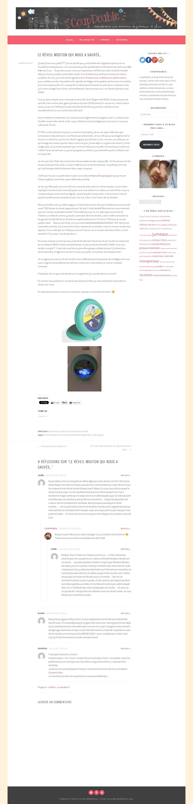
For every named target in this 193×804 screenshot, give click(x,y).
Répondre (125, 475)
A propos (105, 39)
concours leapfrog (149, 229)
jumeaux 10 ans (145, 244)
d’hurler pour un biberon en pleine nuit (104, 77)
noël (161, 262)
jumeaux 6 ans (147, 240)
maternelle (168, 256)
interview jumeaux (145, 235)
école (141, 280)
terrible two (156, 270)
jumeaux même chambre (168, 248)
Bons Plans (53, 431)
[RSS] (102, 792)
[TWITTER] (91, 792)
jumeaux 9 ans (171, 240)
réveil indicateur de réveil (55, 435)
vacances (145, 275)
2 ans (141, 216)
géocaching (167, 229)
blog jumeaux (155, 220)
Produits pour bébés (79, 431)
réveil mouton (98, 435)
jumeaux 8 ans (159, 239)
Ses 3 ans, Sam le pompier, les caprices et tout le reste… (110, 448)
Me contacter (87, 39)
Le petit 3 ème (64, 431)
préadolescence (151, 267)
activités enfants (154, 217)
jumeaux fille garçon (161, 244)
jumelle (169, 252)
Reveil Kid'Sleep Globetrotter (78, 435)
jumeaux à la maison (146, 252)
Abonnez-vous (151, 144)
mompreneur (149, 261)
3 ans (146, 216)
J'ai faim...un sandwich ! (59, 687)
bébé (149, 224)
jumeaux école (159, 252)
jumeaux (160, 234)
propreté (142, 267)
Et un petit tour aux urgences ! (53, 446)
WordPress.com (125, 799)
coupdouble (50, 528)
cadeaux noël (166, 224)
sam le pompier (145, 270)
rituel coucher (169, 267)
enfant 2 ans (160, 229)
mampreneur (157, 256)
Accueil (69, 39)
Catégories (121, 39)
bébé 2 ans (156, 224)
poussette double (168, 262)
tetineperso (166, 270)
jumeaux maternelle (149, 248)
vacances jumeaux (162, 275)
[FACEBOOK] (96, 792)
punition (160, 266)
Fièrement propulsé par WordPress (78, 799)
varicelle (174, 275)
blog (148, 221)
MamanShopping (99, 175)
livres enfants (146, 256)
